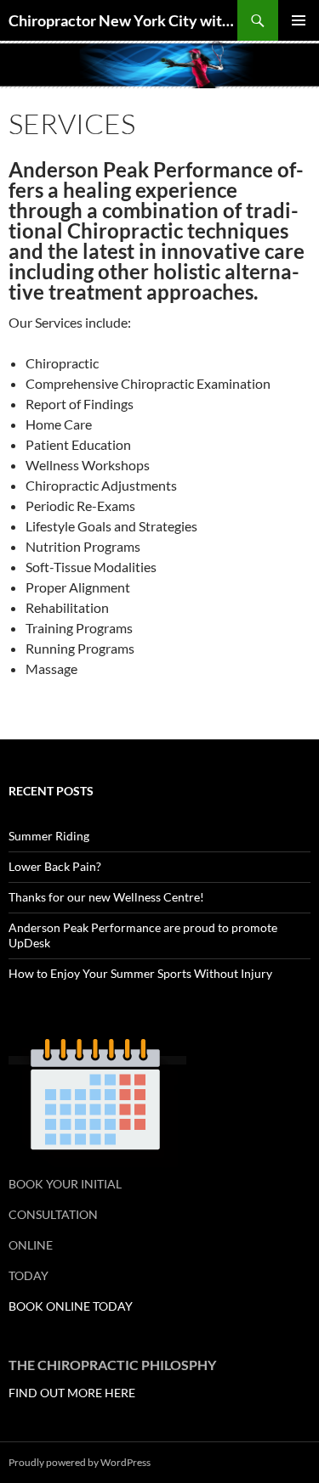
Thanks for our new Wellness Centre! (106, 897)
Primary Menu (298, 20)
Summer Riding (49, 836)
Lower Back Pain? (55, 866)
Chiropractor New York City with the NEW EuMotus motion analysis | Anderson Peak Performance (123, 20)
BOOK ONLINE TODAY (71, 1306)
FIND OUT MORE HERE (72, 1392)
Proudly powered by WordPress (80, 1462)
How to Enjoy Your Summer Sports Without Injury (140, 973)
